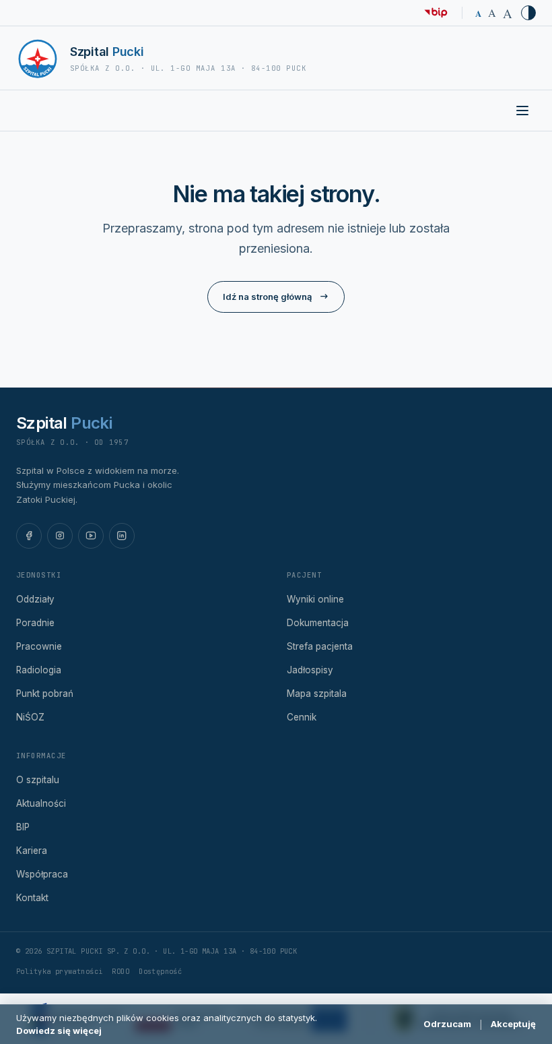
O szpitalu (37, 779)
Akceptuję (513, 1023)
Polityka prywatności (59, 971)
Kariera (31, 850)
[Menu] (522, 110)
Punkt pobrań (44, 693)
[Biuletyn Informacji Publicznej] (436, 12)
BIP (23, 827)
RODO (120, 971)
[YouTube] (91, 536)
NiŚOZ (30, 717)
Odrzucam (447, 1023)
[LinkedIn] (122, 536)
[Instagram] (60, 536)
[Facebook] (29, 536)
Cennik (301, 717)
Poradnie (35, 622)
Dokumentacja (318, 622)
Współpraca (42, 874)
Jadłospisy (310, 670)
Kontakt (32, 897)
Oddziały (35, 599)
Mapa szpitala (317, 693)
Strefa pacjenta (320, 646)
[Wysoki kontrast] (528, 12)
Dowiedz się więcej (59, 1030)
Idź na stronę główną (267, 296)
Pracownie (39, 646)
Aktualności (41, 803)
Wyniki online (315, 599)
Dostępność (160, 971)
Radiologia (38, 670)
